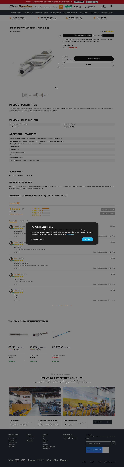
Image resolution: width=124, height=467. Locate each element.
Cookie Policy (69, 234)
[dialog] (62, 233)
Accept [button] (87, 239)
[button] (37, 239)
